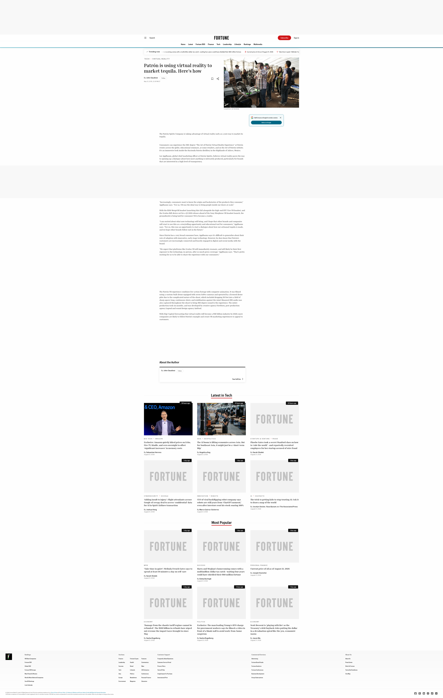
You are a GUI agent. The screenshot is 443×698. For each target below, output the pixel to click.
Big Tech (148, 438)
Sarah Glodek (258, 452)
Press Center (348, 662)
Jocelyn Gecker (259, 507)
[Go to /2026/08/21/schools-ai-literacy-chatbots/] (274, 476)
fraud (275, 438)
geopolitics (210, 438)
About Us (347, 658)
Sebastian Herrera (153, 452)
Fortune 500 (200, 44)
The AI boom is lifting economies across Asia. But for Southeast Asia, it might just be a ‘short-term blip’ (221, 445)
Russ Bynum (271, 507)
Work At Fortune (350, 666)
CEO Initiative (145, 670)
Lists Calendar (29, 685)
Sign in (296, 38)
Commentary (145, 662)
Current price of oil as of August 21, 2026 (242, 52)
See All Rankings (29, 681)
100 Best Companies (30, 658)
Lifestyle (237, 44)
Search (152, 38)
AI (251, 496)
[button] (183, 44)
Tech (218, 44)
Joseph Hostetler (260, 573)
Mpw (142, 666)
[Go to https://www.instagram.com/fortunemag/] (428, 693)
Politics (201, 622)
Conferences (145, 673)
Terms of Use (54, 692)
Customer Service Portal (164, 662)
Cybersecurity (151, 496)
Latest (190, 44)
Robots (214, 496)
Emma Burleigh (205, 579)
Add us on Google (266, 122)
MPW (146, 565)
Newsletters (133, 677)
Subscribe (284, 38)
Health (132, 662)
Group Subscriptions (257, 677)
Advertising (254, 658)
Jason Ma (256, 638)
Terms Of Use (161, 670)
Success (201, 565)
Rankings (247, 44)
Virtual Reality (161, 59)
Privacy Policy (161, 666)
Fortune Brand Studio (257, 662)
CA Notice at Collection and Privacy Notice (76, 692)
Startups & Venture (260, 438)
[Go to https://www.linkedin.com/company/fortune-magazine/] (424, 693)
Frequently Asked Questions (165, 658)
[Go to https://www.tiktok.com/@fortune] (432, 693)
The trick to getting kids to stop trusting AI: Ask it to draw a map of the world (274, 501)
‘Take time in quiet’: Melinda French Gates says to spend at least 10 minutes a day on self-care (290, 52)
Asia (199, 438)
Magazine (132, 681)
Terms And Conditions (351, 670)
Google (164, 496)
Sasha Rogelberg (153, 638)
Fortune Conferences (257, 670)
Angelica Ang (204, 452)
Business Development (257, 673)
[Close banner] (280, 118)
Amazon (159, 438)
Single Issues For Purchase (164, 673)
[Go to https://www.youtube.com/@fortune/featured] (436, 693)
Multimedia (258, 44)
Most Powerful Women (31, 673)
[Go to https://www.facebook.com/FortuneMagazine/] (415, 693)
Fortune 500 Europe (30, 670)
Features (143, 658)
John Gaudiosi (152, 78)
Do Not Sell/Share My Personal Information (96, 692)
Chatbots (260, 496)
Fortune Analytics (256, 666)
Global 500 (28, 666)
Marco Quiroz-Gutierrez (209, 510)
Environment (122, 681)
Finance (211, 44)
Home (183, 44)
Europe (121, 677)
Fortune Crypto (134, 658)
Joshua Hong (151, 510)
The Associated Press (289, 507)
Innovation (202, 496)
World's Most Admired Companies (34, 677)
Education (144, 681)
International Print (162, 677)
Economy (148, 622)
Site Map (347, 673)
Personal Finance (259, 565)
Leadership (227, 44)
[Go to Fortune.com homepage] (221, 38)
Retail (131, 666)
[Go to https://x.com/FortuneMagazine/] (420, 693)
